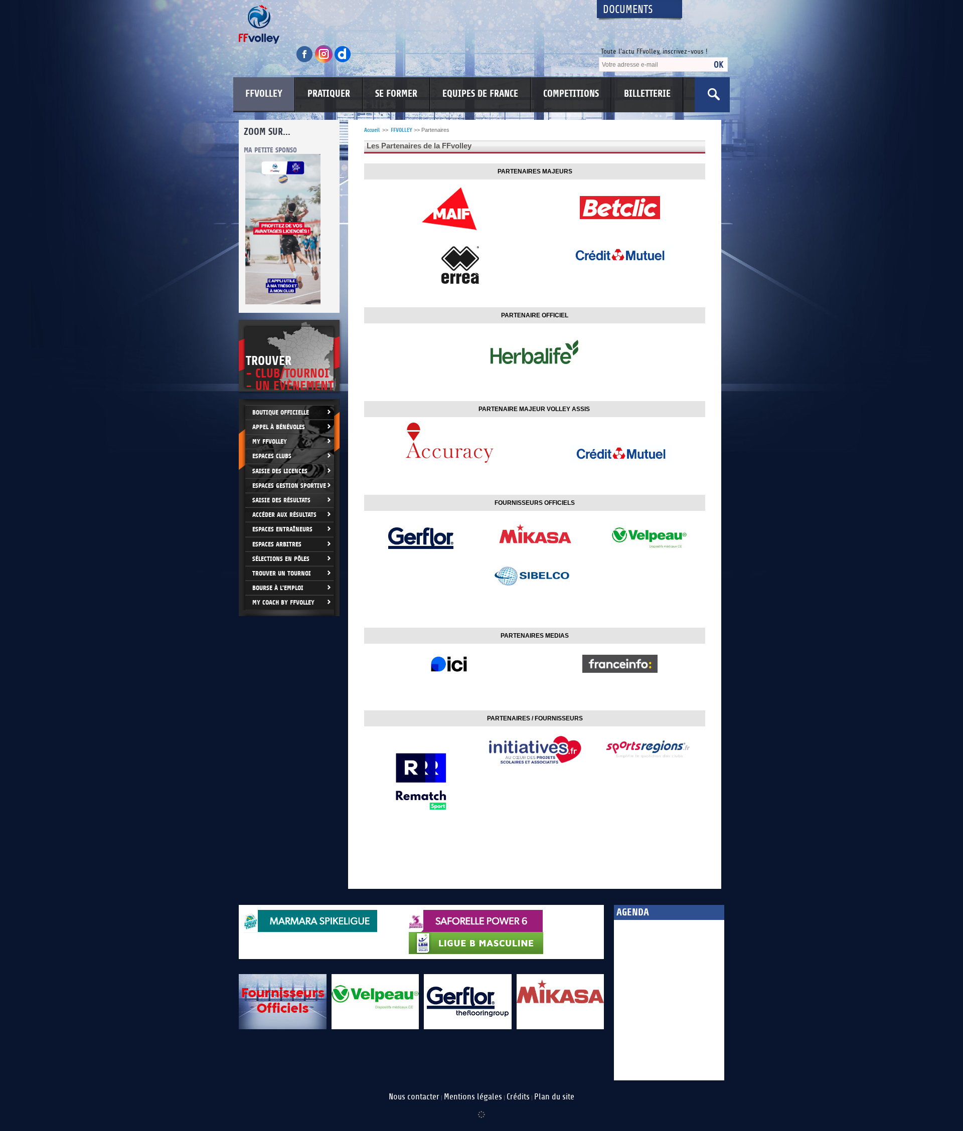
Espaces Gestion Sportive (289, 485)
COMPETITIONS (571, 93)
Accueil (372, 130)
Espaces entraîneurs (282, 529)
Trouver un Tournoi (281, 573)
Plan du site (554, 1096)
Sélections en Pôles (280, 558)
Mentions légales (473, 1096)
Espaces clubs (271, 456)
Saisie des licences (279, 471)
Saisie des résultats (281, 500)
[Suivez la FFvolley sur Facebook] (305, 61)
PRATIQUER (328, 93)
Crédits (518, 1096)
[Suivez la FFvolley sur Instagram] (324, 61)
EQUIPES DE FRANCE (480, 93)
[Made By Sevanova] (481, 1109)
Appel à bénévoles (278, 427)
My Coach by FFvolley (283, 602)
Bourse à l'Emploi (277, 588)
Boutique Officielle (280, 412)
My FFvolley (269, 441)
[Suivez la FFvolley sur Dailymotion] (343, 61)
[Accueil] (408, 24)
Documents (628, 10)
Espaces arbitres (276, 544)
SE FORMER (396, 93)
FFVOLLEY (263, 93)
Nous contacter (414, 1096)
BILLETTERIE (647, 93)
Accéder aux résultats (284, 514)
